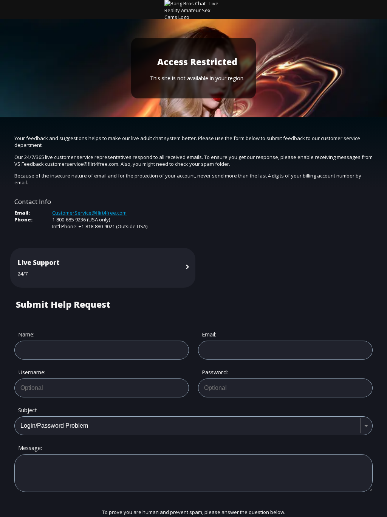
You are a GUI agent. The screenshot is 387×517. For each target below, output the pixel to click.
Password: (214, 372)
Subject (27, 410)
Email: (209, 334)
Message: (30, 448)
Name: (26, 334)
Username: (30, 372)
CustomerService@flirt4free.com (89, 212)
